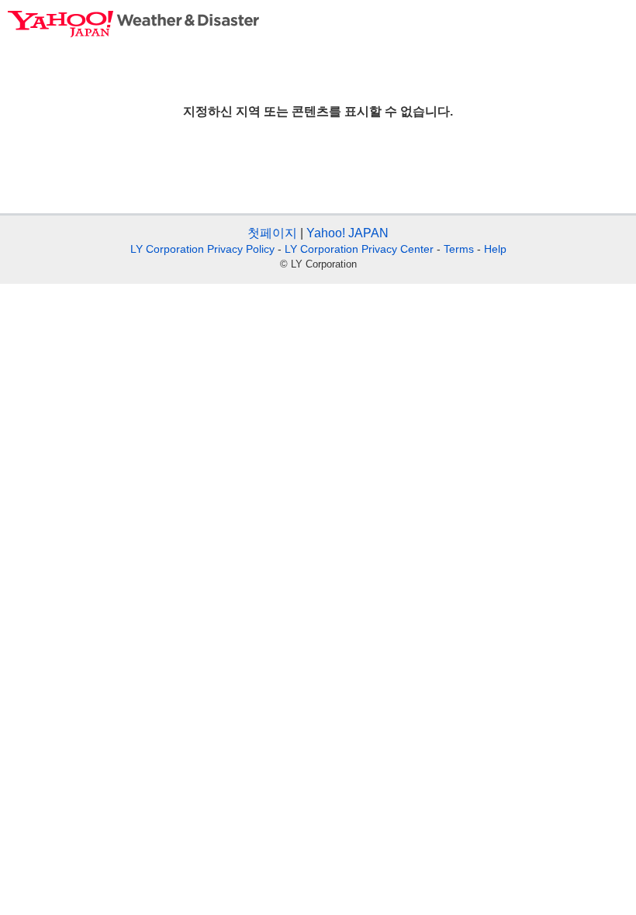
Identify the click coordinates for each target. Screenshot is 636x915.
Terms (459, 249)
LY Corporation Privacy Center (359, 249)
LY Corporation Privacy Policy (202, 249)
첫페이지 (272, 233)
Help (495, 249)
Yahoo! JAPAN (347, 233)
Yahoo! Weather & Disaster (133, 24)
